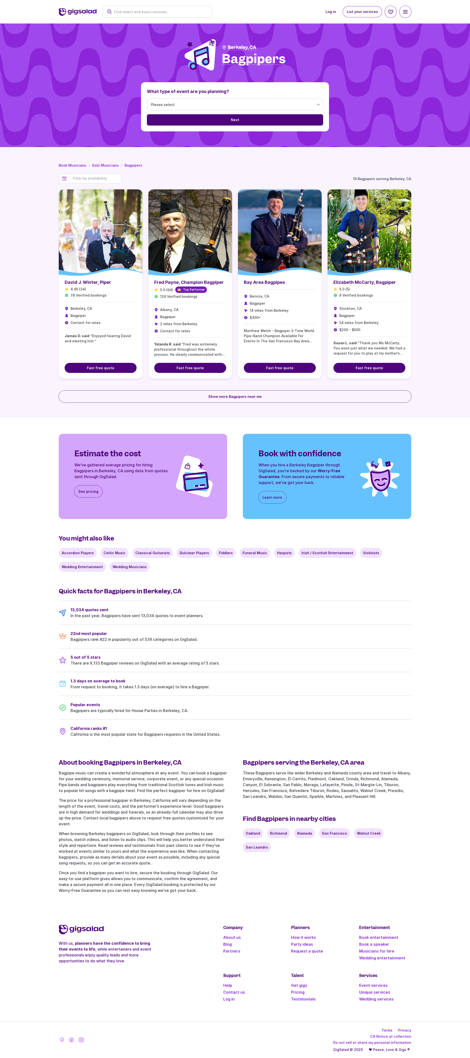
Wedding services (376, 999)
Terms (387, 1030)
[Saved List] (391, 12)
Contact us (234, 992)
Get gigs (299, 985)
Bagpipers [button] (254, 59)
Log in (331, 12)
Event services (373, 985)
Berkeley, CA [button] (242, 47)
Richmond (278, 833)
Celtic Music (115, 553)
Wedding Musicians (130, 567)
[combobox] (160, 11)
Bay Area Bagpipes (264, 282)
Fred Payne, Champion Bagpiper (189, 282)
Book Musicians (72, 165)
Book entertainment (378, 937)
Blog (227, 944)
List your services (362, 12)
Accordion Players (78, 553)
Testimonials (303, 999)
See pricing (88, 491)
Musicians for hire (376, 951)
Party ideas (302, 944)
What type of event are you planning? (188, 91)
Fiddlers (226, 553)
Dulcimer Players (194, 553)
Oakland (253, 833)
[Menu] (405, 12)
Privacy (404, 1030)
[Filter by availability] (95, 178)
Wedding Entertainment (82, 567)
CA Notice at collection (390, 1036)
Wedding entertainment (382, 957)
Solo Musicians (105, 165)
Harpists (284, 553)
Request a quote (307, 951)
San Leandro (257, 847)
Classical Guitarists (152, 553)
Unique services (374, 992)
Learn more (272, 497)
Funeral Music (255, 553)
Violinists (371, 553)
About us (232, 937)
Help (227, 985)
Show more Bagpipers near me (235, 396)
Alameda (304, 833)
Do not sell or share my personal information (372, 1042)
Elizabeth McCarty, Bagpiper (364, 282)
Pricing (298, 992)
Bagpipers (133, 165)
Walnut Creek (369, 833)
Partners (231, 951)
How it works (303, 937)
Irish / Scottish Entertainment (327, 553)
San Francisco (334, 833)
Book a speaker (374, 944)
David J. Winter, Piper (88, 282)
